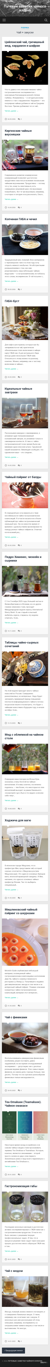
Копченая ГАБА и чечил (21, 219)
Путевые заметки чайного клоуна (25, 8)
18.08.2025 (11, 809)
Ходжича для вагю (18, 820)
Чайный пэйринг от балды (23, 477)
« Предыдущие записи (13, 1351)
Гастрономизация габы (21, 1186)
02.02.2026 (11, 545)
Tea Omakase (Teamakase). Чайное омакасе (23, 1103)
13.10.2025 (11, 723)
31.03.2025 (11, 898)
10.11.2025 (11, 631)
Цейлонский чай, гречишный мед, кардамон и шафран (24, 43)
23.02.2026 (11, 377)
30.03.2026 (11, 289)
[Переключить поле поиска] (46, 20)
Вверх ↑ (44, 1362)
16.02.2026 (11, 465)
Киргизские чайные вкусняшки (18, 132)
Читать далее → (11, 111)
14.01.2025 (11, 1341)
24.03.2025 (11, 1090)
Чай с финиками (16, 1017)
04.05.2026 (11, 119)
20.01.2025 (11, 1174)
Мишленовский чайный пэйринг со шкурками (21, 911)
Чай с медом (14, 1271)
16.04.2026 (11, 207)
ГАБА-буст (12, 301)
